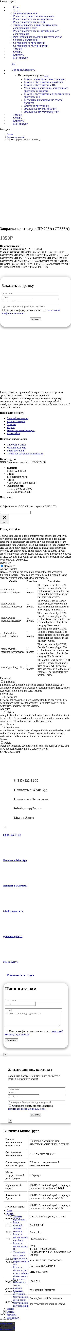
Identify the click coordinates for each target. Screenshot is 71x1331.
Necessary (9, 566)
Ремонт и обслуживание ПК (20, 1246)
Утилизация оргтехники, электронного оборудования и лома (21, 1258)
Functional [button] (5, 678)
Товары (10, 1309)
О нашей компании (17, 418)
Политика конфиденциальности (25, 453)
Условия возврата (16, 447)
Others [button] (3, 739)
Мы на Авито (24, 817)
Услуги (11, 427)
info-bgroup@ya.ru (28, 808)
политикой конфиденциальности (26, 1108)
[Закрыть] (5, 827)
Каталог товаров (16, 421)
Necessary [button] (5, 562)
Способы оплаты (16, 444)
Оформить (29, 69)
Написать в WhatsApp (30, 790)
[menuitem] (16, 10)
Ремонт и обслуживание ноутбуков (20, 1237)
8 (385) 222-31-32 (26, 780)
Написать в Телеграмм (31, 799)
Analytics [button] (5, 708)
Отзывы (11, 424)
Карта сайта (13, 433)
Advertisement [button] (7, 724)
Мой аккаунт (13, 1318)
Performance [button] (6, 693)
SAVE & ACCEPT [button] (10, 751)
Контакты (11, 1315)
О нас (9, 1210)
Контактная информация (21, 430)
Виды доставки (15, 450)
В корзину (17, 69)
